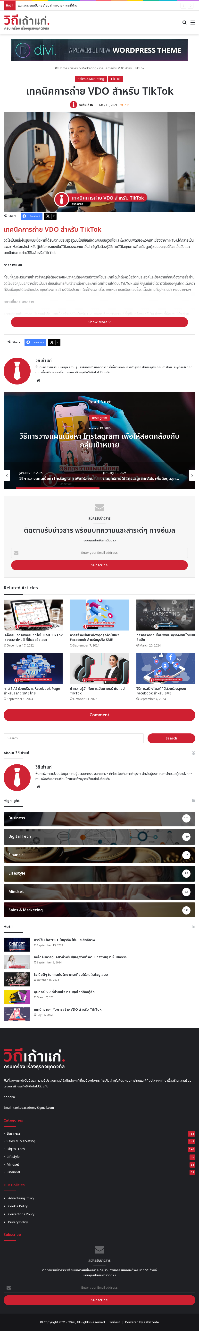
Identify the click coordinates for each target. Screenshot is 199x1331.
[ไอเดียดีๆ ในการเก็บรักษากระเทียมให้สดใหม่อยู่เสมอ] (17, 979)
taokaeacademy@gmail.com (33, 1107)
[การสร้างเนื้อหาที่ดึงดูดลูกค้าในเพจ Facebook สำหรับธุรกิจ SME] (99, 615)
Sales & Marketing (83, 68)
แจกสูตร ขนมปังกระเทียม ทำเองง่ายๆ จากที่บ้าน (47, 5)
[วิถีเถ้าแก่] (27, 22)
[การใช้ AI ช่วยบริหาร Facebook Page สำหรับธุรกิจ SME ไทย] (33, 668)
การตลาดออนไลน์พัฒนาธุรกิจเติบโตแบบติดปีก (165, 637)
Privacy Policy (18, 1222)
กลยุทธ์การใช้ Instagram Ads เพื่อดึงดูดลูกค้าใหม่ (99, 440)
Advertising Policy (21, 1198)
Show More (98, 322)
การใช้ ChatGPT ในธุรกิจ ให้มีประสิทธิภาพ (64, 940)
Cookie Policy (18, 1206)
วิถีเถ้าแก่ (84, 105)
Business (14, 1133)
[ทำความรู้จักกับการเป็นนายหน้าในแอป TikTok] (99, 668)
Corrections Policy (21, 1214)
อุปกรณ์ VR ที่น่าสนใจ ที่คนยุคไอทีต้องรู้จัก (64, 992)
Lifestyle (13, 1156)
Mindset (13, 1164)
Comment (99, 715)
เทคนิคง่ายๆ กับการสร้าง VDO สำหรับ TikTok (67, 1009)
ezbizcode (151, 1322)
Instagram (99, 422)
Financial (13, 1172)
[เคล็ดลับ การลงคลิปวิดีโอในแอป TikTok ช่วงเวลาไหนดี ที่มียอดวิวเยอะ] (33, 615)
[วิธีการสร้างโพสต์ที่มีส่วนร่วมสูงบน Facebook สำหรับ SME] (165, 668)
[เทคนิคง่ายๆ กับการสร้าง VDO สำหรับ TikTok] (17, 1014)
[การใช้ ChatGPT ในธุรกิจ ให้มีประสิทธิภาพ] (17, 945)
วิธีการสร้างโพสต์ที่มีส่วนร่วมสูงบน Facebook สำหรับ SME (161, 691)
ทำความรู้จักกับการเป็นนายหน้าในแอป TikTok (97, 691)
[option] (99, 440)
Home (62, 68)
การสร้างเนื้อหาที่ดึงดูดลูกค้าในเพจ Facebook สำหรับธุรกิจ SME (94, 637)
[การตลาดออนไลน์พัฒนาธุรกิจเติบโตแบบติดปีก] (165, 615)
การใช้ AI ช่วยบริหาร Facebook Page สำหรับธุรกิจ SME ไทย (32, 691)
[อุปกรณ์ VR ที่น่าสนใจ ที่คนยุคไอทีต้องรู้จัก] (17, 997)
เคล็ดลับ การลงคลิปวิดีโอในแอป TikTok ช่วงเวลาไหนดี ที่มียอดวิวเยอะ (33, 637)
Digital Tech (16, 1149)
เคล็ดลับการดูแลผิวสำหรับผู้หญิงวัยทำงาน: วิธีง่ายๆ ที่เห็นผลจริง (80, 957)
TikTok (115, 79)
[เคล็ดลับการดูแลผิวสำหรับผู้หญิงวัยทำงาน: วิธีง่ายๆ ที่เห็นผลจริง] (17, 962)
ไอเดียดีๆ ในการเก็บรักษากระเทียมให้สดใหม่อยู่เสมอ (71, 974)
